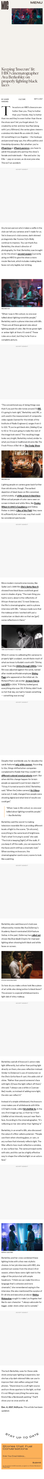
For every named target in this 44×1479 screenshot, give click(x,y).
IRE (39, 409)
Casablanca (22, 507)
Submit (37, 1462)
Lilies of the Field (24, 510)
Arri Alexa (34, 790)
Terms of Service (34, 1465)
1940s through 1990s (26, 666)
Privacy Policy (6, 1467)
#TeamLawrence (21, 148)
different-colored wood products (16, 776)
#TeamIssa (6, 148)
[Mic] (4, 5)
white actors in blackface (28, 496)
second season (25, 254)
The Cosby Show (32, 446)
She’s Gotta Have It (29, 587)
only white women (23, 764)
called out (36, 935)
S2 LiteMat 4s (29, 1109)
